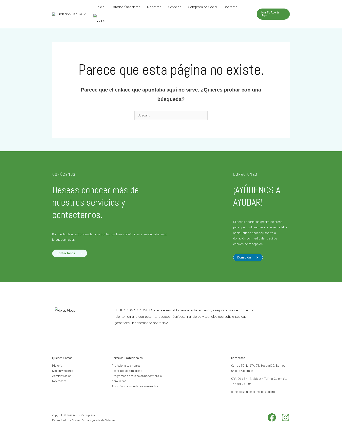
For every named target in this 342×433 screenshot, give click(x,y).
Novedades (59, 381)
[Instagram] (285, 417)
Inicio (100, 7)
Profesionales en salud (126, 365)
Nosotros (154, 7)
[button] (248, 257)
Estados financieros (125, 7)
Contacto (231, 7)
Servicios (174, 7)
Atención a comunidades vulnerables (135, 386)
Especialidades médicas (127, 370)
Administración (61, 376)
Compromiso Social (202, 7)
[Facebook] (272, 417)
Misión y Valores (62, 370)
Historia (57, 365)
